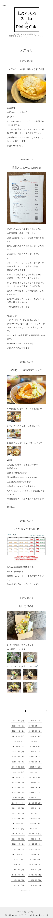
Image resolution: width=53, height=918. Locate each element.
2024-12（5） (19, 772)
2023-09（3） (35, 803)
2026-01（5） (36, 736)
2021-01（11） (36, 885)
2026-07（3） (36, 721)
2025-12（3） (19, 741)
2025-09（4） (35, 746)
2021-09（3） (35, 865)
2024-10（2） (18, 777)
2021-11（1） (35, 859)
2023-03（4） (35, 818)
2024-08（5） (18, 782)
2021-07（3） (36, 870)
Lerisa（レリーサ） (20, 915)
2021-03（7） (36, 880)
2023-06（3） (18, 813)
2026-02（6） (18, 736)
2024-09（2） (35, 777)
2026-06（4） (18, 726)
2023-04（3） (18, 818)
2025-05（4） (35, 757)
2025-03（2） (35, 762)
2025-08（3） (18, 752)
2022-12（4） (19, 829)
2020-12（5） (27, 890)
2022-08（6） (18, 839)
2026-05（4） (35, 726)
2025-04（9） (18, 762)
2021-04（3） (18, 880)
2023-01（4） (36, 823)
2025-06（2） (18, 757)
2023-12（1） (19, 798)
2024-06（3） (18, 787)
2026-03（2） (35, 731)
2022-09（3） (35, 834)
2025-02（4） (18, 767)
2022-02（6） (18, 854)
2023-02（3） (18, 823)
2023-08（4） (18, 808)
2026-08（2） (18, 721)
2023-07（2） (36, 808)
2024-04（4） (18, 793)
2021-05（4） (35, 875)
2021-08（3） (18, 870)
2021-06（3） (18, 875)
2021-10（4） (19, 865)
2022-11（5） (36, 829)
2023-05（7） (36, 813)
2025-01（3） (36, 767)
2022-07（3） (36, 839)
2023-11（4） (35, 798)
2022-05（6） (35, 844)
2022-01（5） (36, 854)
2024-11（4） (36, 772)
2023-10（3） (18, 803)
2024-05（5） (35, 787)
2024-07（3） (36, 782)
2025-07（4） (36, 752)
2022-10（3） (18, 834)
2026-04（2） (18, 731)
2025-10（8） (18, 746)
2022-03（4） (35, 849)
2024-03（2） (35, 793)
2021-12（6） (19, 859)
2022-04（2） (18, 849)
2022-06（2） (18, 844)
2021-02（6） (18, 885)
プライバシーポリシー (26, 912)
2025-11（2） (36, 741)
